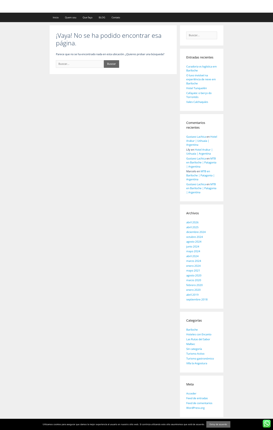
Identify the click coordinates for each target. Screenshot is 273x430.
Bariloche (192, 329)
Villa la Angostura (196, 363)
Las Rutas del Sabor (198, 339)
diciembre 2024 (196, 232)
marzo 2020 (193, 280)
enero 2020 (193, 290)
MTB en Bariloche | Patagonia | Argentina (201, 162)
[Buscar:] (80, 64)
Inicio (56, 17)
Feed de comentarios (199, 403)
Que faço (87, 17)
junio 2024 (192, 246)
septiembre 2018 (197, 299)
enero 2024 (193, 266)
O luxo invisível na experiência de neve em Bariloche (201, 79)
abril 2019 (192, 294)
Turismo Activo (195, 353)
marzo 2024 (193, 261)
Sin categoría (194, 349)
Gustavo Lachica (196, 136)
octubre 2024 (194, 237)
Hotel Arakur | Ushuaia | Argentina (201, 140)
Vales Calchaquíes (197, 102)
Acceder (191, 393)
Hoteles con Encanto (198, 334)
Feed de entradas (197, 398)
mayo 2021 (193, 270)
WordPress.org (195, 408)
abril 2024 (192, 256)
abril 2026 (192, 222)
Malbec (190, 344)
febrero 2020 (194, 285)
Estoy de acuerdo (218, 424)
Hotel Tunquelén (196, 88)
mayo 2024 (193, 251)
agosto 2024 (193, 241)
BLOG (102, 17)
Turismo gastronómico (200, 358)
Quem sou (70, 17)
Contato (116, 17)
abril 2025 (192, 227)
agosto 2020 (193, 275)
